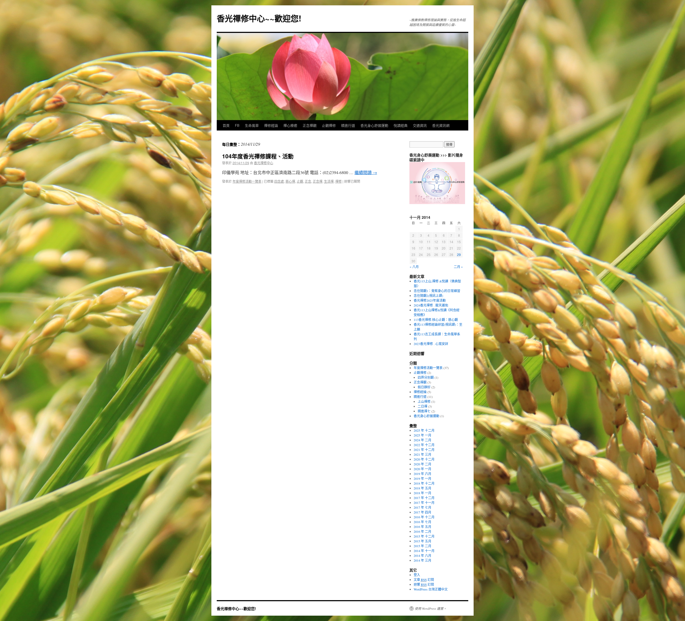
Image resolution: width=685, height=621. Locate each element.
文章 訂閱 (424, 579)
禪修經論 (271, 125)
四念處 (279, 181)
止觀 (300, 181)
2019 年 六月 (422, 473)
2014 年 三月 (422, 560)
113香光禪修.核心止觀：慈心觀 (436, 319)
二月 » (458, 266)
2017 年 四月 (422, 512)
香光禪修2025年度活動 (430, 300)
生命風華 (252, 125)
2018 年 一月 (422, 493)
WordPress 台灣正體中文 (431, 589)
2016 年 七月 (422, 522)
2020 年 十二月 (424, 459)
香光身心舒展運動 (374, 125)
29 (459, 254)
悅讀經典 (401, 125)
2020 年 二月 (422, 464)
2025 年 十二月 (424, 430)
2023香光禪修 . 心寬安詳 (431, 344)
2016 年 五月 (422, 526)
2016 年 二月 (422, 531)
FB (237, 125)
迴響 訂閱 (424, 584)
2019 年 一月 (422, 478)
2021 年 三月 (422, 454)
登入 (417, 575)
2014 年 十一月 (424, 551)
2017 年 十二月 (424, 498)
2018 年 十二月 (424, 483)
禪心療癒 (290, 125)
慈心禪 (290, 181)
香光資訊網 (441, 125)
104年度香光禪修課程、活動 (258, 156)
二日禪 (422, 406)
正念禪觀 (310, 125)
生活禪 (329, 181)
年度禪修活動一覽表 (247, 181)
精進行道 (348, 125)
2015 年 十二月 (424, 536)
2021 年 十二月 (424, 449)
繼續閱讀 (366, 172)
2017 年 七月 (422, 507)
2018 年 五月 (422, 488)
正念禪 (317, 181)
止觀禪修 (329, 125)
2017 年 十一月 (424, 502)
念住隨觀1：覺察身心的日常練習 (437, 291)
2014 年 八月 (422, 555)
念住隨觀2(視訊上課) (428, 295)
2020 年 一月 (422, 469)
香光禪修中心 (263, 162)
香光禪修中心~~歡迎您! (259, 18)
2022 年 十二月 (424, 445)
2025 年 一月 (422, 435)
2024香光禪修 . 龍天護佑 (431, 305)
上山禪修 (424, 401)
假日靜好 (424, 387)
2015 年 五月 (422, 541)
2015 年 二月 (422, 546)
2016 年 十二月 (424, 517)
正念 (308, 181)
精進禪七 (424, 411)
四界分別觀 (426, 377)
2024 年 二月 (422, 440)
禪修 (338, 181)
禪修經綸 (420, 392)
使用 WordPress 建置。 (431, 608)
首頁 (226, 125)
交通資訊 (420, 125)
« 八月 (414, 266)
